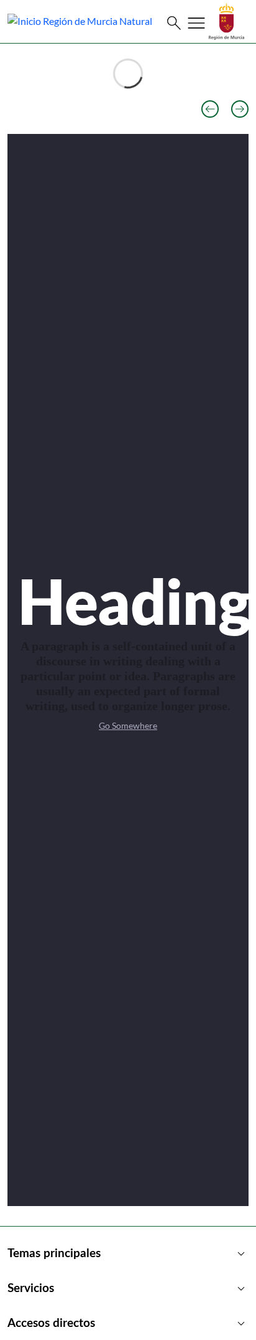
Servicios (128, 1288)
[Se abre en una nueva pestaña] (226, 20)
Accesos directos (128, 1323)
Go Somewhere (128, 725)
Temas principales (128, 1254)
